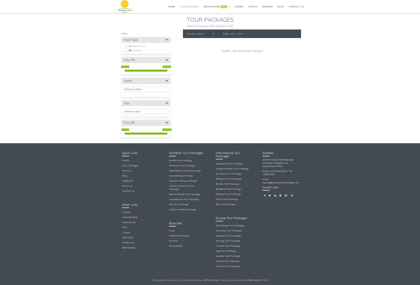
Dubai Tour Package (227, 199)
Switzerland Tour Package (230, 225)
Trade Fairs (128, 242)
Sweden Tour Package (228, 256)
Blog (281, 6)
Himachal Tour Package (182, 165)
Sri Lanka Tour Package (228, 173)
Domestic (136, 50)
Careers (126, 212)
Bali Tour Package (225, 204)
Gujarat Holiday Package (183, 180)
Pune (171, 230)
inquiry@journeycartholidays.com (280, 182)
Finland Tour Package (227, 261)
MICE (124, 227)
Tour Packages (189, 6)
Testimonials (129, 222)
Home (171, 6)
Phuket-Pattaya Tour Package (232, 168)
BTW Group (211, 280)
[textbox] (147, 89)
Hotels (253, 6)
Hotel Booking (129, 217)
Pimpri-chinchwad (179, 235)
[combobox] (146, 89)
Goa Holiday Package (181, 175)
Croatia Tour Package (228, 245)
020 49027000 (278, 171)
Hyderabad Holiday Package (185, 170)
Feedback (127, 180)
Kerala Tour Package (180, 160)
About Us (127, 185)
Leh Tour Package (179, 204)
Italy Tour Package (226, 250)
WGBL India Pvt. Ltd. (257, 280)
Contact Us (296, 6)
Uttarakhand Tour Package (184, 199)
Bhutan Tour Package (227, 183)
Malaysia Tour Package (228, 178)
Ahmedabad (176, 245)
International (138, 46)
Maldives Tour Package (228, 194)
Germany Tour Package (229, 230)
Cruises (239, 6)
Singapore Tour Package (229, 163)
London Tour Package (228, 266)
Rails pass (127, 237)
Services (267, 6)
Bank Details (129, 247)
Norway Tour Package (228, 240)
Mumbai (173, 240)
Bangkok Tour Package (228, 188)
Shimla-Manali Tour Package (184, 194)
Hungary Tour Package (228, 235)
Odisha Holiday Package (182, 209)
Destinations (215, 6)
